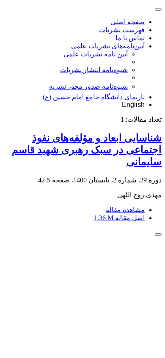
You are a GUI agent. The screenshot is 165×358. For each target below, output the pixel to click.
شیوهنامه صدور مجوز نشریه (88, 86)
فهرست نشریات (122, 30)
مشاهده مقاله (125, 209)
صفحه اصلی (127, 21)
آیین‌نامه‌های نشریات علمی (108, 46)
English (133, 104)
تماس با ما (130, 38)
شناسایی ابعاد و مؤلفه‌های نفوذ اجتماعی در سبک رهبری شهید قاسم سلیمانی (87, 149)
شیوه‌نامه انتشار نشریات (94, 69)
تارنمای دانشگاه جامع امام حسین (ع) (94, 97)
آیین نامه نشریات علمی (95, 54)
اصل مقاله (119, 217)
